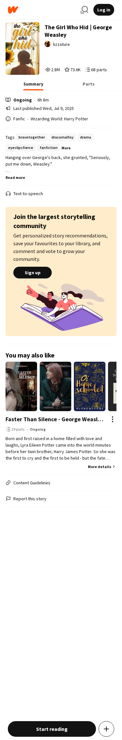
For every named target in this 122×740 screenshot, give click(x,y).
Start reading (52, 729)
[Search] (84, 10)
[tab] (33, 85)
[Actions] (112, 419)
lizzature (61, 44)
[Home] (41, 10)
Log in (103, 10)
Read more (15, 177)
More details (99, 466)
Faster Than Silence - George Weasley (54, 419)
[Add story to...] (106, 729)
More (66, 147)
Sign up (33, 273)
